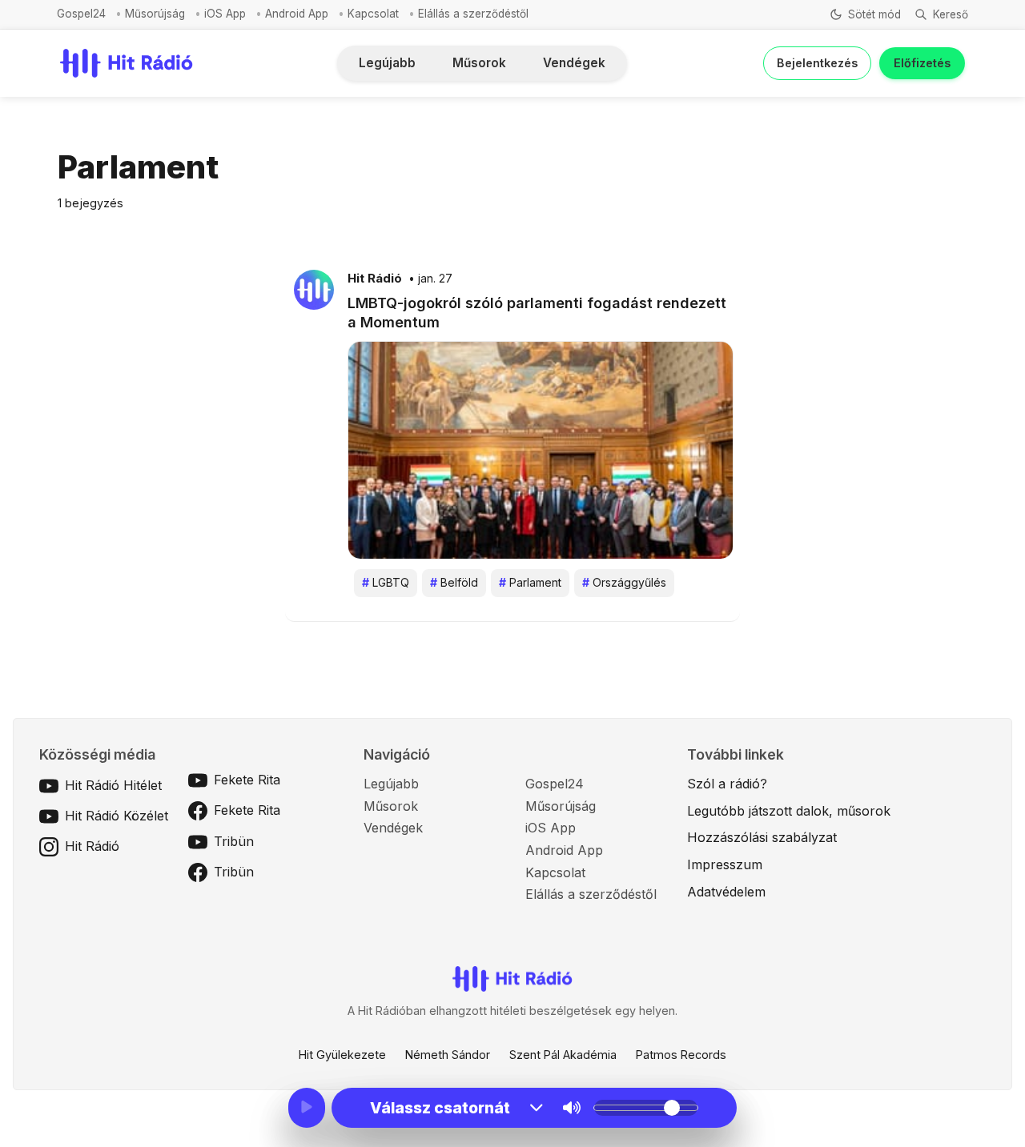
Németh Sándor (447, 1054)
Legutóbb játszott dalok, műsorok (788, 811)
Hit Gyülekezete (342, 1054)
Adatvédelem (726, 892)
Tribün (234, 841)
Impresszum (724, 864)
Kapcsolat (373, 13)
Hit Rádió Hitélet (113, 785)
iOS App (225, 13)
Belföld (454, 582)
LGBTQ (385, 582)
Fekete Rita (247, 780)
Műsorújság (155, 13)
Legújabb (387, 62)
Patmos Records (681, 1054)
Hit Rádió (375, 278)
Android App (296, 13)
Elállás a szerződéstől (473, 13)
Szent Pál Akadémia (563, 1054)
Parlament (530, 582)
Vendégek (574, 62)
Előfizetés (922, 63)
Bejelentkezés (817, 63)
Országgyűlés (624, 582)
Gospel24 (81, 13)
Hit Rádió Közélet (116, 816)
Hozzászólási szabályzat (762, 837)
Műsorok (479, 62)
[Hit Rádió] (314, 289)
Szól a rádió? (727, 784)
